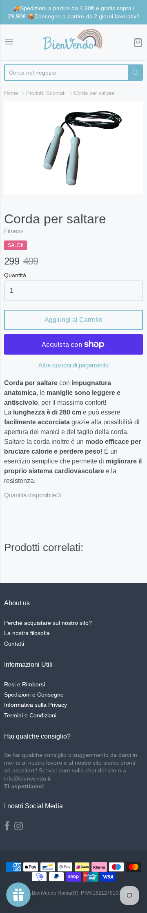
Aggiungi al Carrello (73, 319)
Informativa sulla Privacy (35, 704)
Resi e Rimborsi (24, 684)
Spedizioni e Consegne (34, 694)
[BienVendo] (73, 42)
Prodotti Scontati (46, 93)
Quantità (15, 275)
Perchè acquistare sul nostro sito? (48, 623)
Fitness (14, 230)
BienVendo (44, 893)
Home (11, 93)
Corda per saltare (94, 93)
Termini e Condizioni (30, 715)
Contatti (14, 643)
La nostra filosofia (27, 633)
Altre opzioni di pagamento (73, 365)
